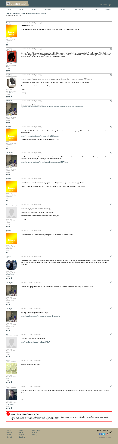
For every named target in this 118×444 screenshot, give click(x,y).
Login (109, 5)
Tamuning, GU (10, 92)
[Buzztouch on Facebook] (100, 435)
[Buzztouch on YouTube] (106, 435)
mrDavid (8, 256)
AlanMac (8, 360)
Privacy (9, 435)
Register (9, 432)
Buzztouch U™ (80, 9)
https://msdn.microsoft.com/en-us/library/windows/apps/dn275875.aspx (44, 162)
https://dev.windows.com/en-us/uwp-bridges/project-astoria (40, 316)
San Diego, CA (10, 274)
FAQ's (21, 432)
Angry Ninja (9, 49)
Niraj (7, 204)
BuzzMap (48, 9)
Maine (7, 66)
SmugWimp (9, 74)
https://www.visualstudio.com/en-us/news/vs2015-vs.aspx (40, 136)
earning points (41, 417)
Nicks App (8, 23)
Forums (21, 9)
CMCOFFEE (9, 100)
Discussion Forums (15, 13)
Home (10, 9)
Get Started (103, 5)
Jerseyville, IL (9, 404)
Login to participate (18, 417)
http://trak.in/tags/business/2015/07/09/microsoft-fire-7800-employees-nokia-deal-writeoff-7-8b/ (52, 107)
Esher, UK (8, 378)
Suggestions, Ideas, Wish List (37, 13)
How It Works (36, 430)
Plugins (33, 9)
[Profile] (11, 36)
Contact (107, 9)
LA (6, 386)
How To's (62, 9)
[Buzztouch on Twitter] (103, 435)
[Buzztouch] (23, 7)
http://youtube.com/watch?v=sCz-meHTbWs (35, 342)
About (96, 9)
